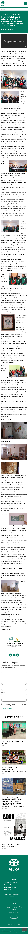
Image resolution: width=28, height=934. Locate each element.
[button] (25, 3)
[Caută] (26, 9)
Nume (3, 687)
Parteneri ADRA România (11, 897)
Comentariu (4, 669)
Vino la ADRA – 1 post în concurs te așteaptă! (11, 845)
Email (3, 692)
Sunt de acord (24, 929)
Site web (3, 697)
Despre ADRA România (10, 882)
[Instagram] (15, 873)
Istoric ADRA (7, 892)
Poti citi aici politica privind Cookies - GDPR (10, 932)
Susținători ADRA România (11, 894)
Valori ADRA (7, 889)
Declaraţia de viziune (10, 887)
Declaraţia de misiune (10, 884)
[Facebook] (12, 873)
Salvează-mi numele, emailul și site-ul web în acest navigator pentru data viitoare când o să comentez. (13, 705)
